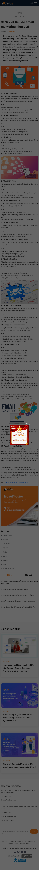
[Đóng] (27, 424)
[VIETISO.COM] (19, 435)
